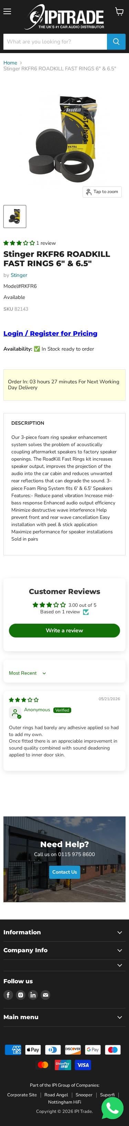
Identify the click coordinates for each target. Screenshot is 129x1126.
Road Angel (56, 1095)
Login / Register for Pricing (50, 334)
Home (10, 63)
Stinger (19, 275)
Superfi (107, 1095)
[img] (24, 700)
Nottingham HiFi (64, 1102)
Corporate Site (22, 1095)
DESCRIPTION (27, 423)
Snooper (84, 1095)
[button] (19, 243)
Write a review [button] (64, 630)
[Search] (116, 42)
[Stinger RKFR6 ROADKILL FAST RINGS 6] (15, 216)
